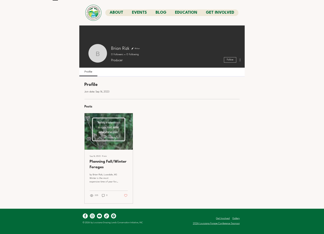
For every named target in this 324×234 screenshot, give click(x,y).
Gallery (236, 218)
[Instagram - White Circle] (92, 215)
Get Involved (223, 218)
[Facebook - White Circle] (85, 215)
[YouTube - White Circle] (99, 215)
